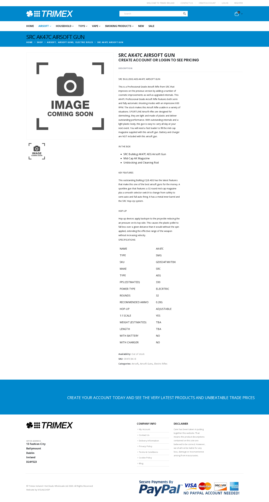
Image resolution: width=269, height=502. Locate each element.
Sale (151, 26)
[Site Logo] (49, 13)
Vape (95, 26)
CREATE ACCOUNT (207, 3)
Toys (81, 26)
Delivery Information (149, 440)
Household (63, 26)
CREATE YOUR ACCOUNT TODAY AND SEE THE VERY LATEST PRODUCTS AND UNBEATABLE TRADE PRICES (161, 397)
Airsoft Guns (146, 363)
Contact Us (144, 435)
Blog (141, 463)
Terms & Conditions (148, 452)
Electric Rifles (161, 363)
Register (238, 3)
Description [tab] (125, 68)
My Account (144, 429)
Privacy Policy (145, 446)
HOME (30, 26)
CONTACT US (187, 3)
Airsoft (43, 26)
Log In (225, 3)
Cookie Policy (145, 457)
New (141, 26)
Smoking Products (118, 26)
